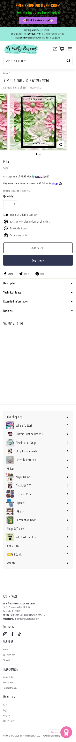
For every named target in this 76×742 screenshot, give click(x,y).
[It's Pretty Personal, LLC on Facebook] (12, 634)
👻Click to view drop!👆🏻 (38, 20)
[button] (38, 176)
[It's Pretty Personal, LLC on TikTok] (19, 634)
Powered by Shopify (51, 735)
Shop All (6, 660)
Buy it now (38, 260)
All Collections (9, 655)
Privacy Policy (8, 682)
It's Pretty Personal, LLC (15, 87)
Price (6, 161)
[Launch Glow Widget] (66, 732)
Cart (5, 704)
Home (5, 73)
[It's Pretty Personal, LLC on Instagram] (5, 634)
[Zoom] (60, 144)
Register (7, 715)
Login (5, 710)
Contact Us (8, 677)
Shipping (6, 190)
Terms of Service (10, 688)
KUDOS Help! (9, 721)
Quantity (8, 196)
